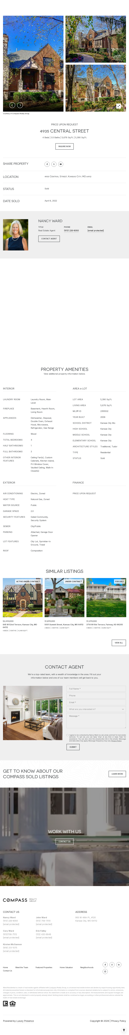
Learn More (117, 774)
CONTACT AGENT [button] (49, 239)
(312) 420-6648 (43, 934)
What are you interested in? (82, 709)
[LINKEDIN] (118, 964)
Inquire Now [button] (64, 146)
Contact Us (7, 971)
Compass (52, 988)
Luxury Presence (25, 1021)
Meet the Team (21, 967)
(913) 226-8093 (71, 230)
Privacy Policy (116, 741)
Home (5, 967)
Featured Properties (44, 967)
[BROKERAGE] (105, 971)
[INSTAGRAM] (112, 964)
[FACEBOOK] (105, 964)
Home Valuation (66, 967)
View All (119, 643)
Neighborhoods (86, 967)
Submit (73, 747)
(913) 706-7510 (43, 920)
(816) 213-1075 (10, 947)
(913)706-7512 (10, 934)
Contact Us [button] (65, 841)
